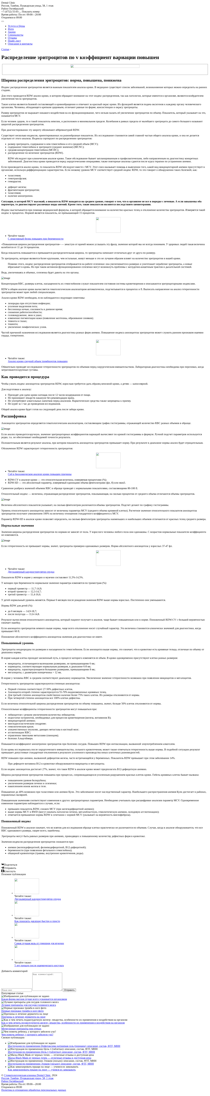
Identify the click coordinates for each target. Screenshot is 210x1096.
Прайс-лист (14, 40)
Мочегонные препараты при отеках (21, 1028)
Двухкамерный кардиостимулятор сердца (31, 571)
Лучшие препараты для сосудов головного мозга (28, 1005)
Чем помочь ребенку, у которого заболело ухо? (27, 1034)
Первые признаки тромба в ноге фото (22, 1011)
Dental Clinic (8, 2)
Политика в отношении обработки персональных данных (33, 1090)
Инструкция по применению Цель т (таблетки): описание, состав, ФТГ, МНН (51, 1052)
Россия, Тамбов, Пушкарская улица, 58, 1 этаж (27, 7)
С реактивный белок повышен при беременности (35, 238)
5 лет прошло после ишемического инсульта (39, 965)
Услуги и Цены (16, 26)
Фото (11, 29)
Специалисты (15, 34)
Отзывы (12, 37)
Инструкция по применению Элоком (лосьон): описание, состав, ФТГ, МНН (51, 1063)
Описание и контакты (20, 43)
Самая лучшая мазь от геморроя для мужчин (39, 943)
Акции (12, 32)
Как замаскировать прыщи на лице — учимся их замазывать (42, 1069)
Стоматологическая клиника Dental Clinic (27, 1075)
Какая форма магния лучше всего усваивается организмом (34, 999)
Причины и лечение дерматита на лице (23, 1016)
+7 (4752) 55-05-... (20, 11)
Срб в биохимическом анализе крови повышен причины (40, 474)
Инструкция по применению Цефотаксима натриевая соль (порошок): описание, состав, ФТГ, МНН (64, 1046)
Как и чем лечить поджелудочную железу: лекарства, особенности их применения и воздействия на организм (63, 1022)
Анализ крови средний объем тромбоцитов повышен (38, 361)
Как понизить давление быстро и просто (37, 921)
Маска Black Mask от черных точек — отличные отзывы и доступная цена (49, 1057)
